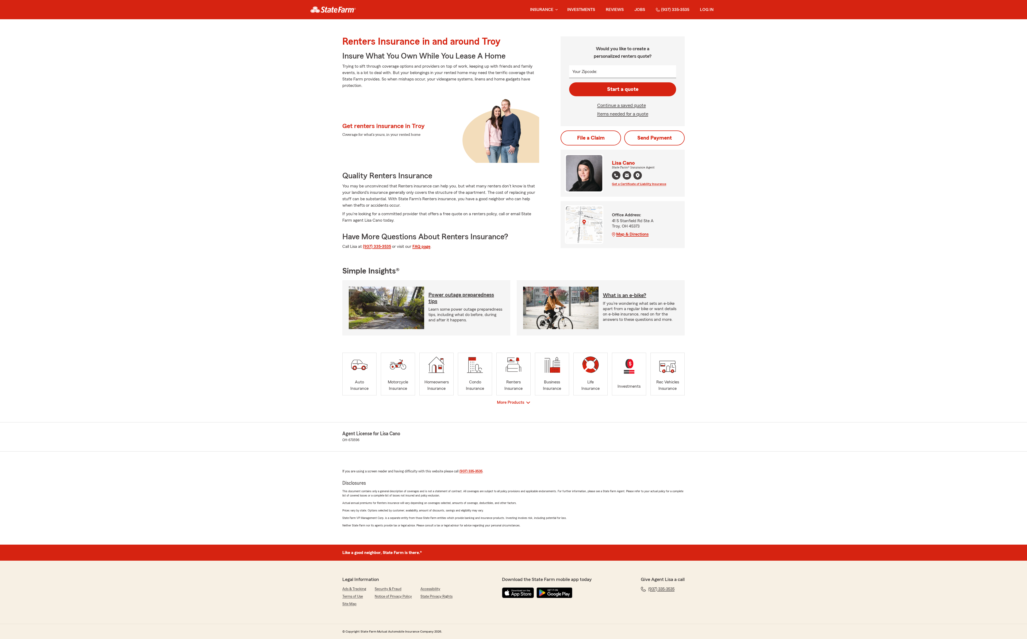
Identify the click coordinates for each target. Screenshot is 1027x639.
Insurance (541, 9)
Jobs (639, 9)
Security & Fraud (388, 589)
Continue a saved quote (621, 105)
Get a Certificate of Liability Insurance (639, 184)
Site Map (349, 604)
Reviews (615, 9)
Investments (581, 9)
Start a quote (622, 89)
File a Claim (591, 138)
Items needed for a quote (622, 113)
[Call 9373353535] (616, 175)
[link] (333, 9)
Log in (707, 9)
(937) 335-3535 (675, 9)
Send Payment (654, 138)
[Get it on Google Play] (554, 592)
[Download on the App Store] (518, 592)
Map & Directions (632, 234)
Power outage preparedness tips (461, 298)
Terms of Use (352, 596)
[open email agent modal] (627, 176)
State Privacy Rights (436, 596)
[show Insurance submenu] (555, 9)
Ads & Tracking (354, 589)
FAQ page (421, 246)
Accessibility (430, 589)
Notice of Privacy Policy (393, 596)
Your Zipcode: (584, 72)
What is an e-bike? (624, 295)
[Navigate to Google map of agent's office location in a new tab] (637, 175)
